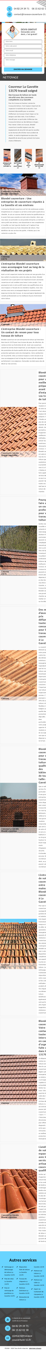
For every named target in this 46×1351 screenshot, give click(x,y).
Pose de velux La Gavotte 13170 (9, 1281)
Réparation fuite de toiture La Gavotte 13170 (24, 1271)
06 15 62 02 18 (20, 1330)
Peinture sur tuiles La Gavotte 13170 (39, 1282)
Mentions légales (35, 1348)
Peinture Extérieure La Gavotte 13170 (24, 1290)
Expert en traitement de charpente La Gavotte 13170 (39, 1293)
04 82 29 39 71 (21, 9)
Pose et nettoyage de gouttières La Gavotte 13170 (9, 1292)
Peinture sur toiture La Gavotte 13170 (39, 1273)
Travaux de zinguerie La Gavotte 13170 (24, 1281)
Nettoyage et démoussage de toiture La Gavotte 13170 (9, 1271)
